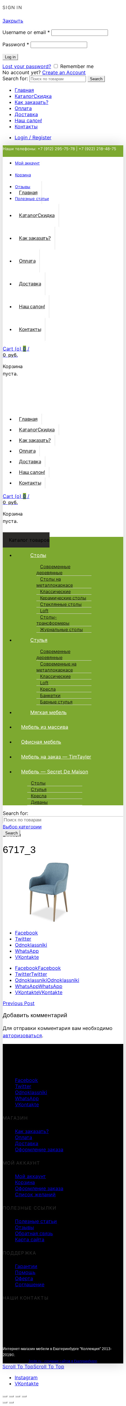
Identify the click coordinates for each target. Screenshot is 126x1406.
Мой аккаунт (30, 1176)
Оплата (23, 108)
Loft (44, 610)
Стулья (38, 640)
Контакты (26, 126)
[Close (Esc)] (4, 1396)
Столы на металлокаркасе (54, 582)
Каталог (33, 96)
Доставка (26, 114)
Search (96, 79)
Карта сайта (29, 1239)
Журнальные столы (61, 629)
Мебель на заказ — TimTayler (56, 757)
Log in (10, 57)
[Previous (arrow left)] (4, 1402)
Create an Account (64, 72)
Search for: (15, 78)
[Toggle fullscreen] (17, 1396)
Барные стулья (56, 702)
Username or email (26, 32)
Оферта (24, 1278)
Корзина (25, 1182)
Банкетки (50, 695)
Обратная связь (34, 1233)
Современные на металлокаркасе (56, 667)
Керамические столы (63, 598)
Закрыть (12, 21)
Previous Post (19, 1003)
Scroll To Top (33, 1366)
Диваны (39, 802)
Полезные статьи (36, 1221)
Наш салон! (28, 120)
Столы (38, 555)
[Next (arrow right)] (11, 1402)
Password (15, 44)
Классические (55, 591)
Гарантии (26, 1266)
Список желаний (35, 1194)
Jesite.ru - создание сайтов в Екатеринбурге (62, 1361)
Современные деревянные (53, 569)
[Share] (11, 1396)
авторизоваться (22, 1035)
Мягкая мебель (48, 712)
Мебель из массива (44, 727)
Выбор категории (22, 827)
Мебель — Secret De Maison (54, 772)
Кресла (48, 689)
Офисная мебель (41, 742)
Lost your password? (26, 66)
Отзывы (24, 1227)
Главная (24, 90)
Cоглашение (29, 1284)
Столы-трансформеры (52, 620)
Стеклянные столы (61, 604)
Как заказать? (31, 102)
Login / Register (33, 137)
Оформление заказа (39, 1149)
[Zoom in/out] (24, 1396)
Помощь (25, 1272)
